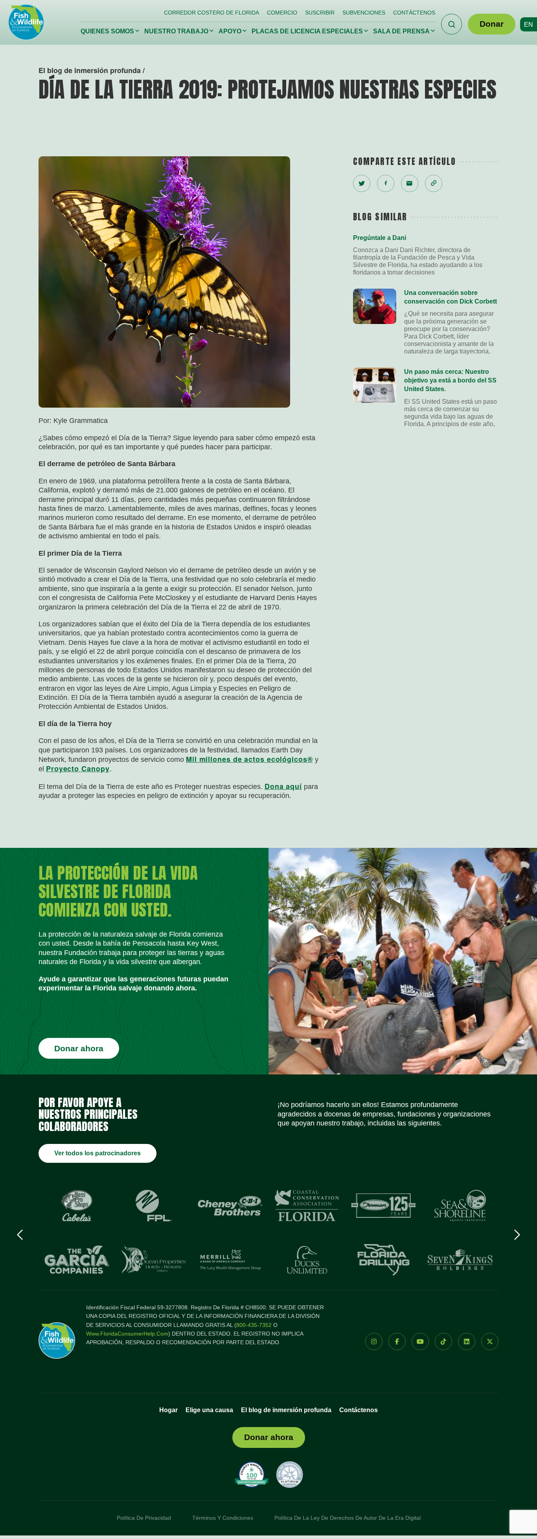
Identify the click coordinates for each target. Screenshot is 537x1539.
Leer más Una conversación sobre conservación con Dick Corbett (425, 322)
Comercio (282, 12)
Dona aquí (283, 786)
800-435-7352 (254, 1325)
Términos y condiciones (222, 1518)
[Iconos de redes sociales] (374, 1341)
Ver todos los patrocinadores (97, 1153)
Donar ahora (78, 1048)
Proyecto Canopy (78, 768)
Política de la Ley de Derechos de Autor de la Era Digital (347, 1518)
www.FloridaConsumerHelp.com (127, 1333)
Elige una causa (209, 1410)
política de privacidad (144, 1518)
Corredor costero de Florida (211, 12)
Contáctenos (414, 12)
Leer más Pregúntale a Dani (425, 255)
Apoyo (230, 31)
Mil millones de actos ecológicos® (249, 759)
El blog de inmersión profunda (286, 1410)
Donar (492, 23)
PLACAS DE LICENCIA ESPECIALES (307, 31)
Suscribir (320, 12)
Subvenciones (363, 12)
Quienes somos (107, 31)
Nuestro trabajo (176, 31)
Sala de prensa (401, 31)
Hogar (168, 1410)
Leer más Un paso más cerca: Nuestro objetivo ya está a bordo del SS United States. (425, 398)
